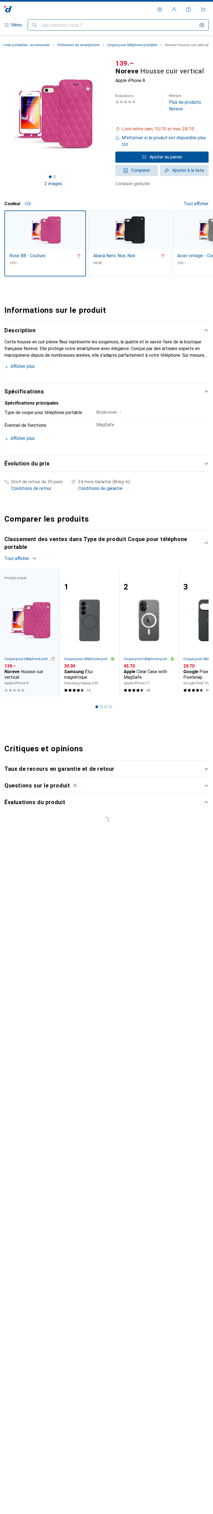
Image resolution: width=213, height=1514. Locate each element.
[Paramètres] (159, 9)
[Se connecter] (174, 9)
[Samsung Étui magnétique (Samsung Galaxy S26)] (89, 633)
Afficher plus (23, 366)
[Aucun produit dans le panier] (203, 9)
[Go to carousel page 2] (101, 706)
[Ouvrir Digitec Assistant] (188, 9)
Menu (16, 25)
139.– (124, 63)
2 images (53, 183)
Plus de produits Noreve (185, 102)
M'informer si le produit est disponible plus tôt (164, 141)
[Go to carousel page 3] (105, 706)
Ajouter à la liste (188, 170)
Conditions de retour (31, 488)
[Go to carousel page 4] (110, 706)
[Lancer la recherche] (34, 25)
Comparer (140, 170)
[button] (162, 129)
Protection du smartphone (78, 45)
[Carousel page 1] (96, 706)
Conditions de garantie (100, 488)
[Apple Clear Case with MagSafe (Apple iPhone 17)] (149, 633)
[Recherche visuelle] (202, 25)
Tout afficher (196, 203)
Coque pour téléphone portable (132, 45)
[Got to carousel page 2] (54, 176)
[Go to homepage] (8, 9)
